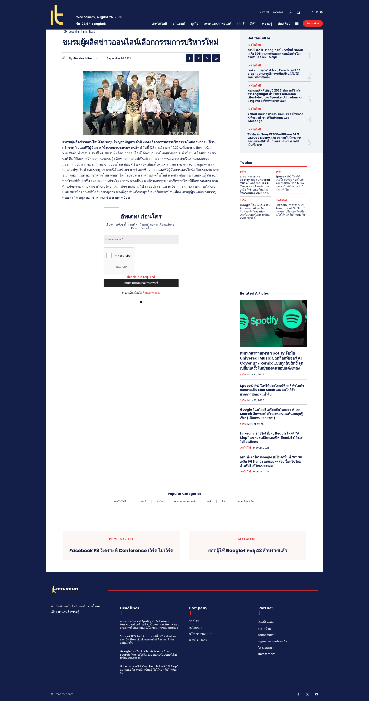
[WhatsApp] (216, 58)
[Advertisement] (273, 251)
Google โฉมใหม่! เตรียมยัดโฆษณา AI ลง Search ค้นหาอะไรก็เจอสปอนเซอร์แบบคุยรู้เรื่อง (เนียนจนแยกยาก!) (255, 211)
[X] (316, 12)
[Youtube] (321, 12)
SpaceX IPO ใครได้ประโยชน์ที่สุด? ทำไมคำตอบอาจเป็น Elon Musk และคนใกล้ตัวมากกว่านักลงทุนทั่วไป (290, 183)
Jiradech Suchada (86, 58)
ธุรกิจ (243, 172)
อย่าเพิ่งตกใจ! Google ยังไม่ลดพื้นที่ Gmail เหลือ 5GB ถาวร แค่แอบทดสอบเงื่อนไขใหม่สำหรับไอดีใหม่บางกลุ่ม (275, 53)
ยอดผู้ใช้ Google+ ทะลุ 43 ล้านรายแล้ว (247, 551)
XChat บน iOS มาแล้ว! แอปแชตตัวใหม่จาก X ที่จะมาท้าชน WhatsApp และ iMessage (275, 117)
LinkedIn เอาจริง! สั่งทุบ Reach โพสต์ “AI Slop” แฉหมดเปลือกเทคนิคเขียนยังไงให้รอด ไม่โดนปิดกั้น (275, 73)
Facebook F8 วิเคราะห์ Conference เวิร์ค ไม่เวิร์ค (121, 551)
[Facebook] (312, 12)
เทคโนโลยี (254, 45)
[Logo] (58, 15)
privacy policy (152, 292)
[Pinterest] (207, 58)
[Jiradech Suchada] (65, 58)
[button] (298, 12)
